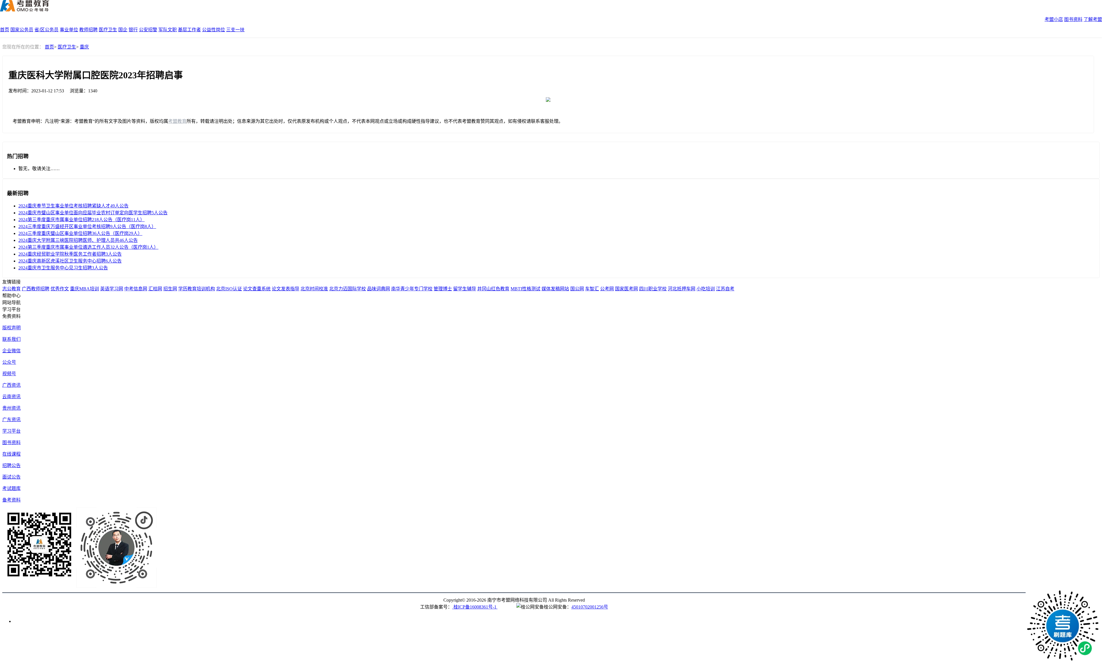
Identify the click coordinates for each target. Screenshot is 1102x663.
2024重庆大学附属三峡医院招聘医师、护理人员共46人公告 (78, 240)
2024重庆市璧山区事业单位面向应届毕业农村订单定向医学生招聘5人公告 (93, 212)
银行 (133, 29)
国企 (122, 29)
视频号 (9, 373)
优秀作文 (60, 288)
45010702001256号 (589, 606)
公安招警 (148, 29)
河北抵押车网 (681, 288)
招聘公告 (11, 465)
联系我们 (11, 339)
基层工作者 (189, 29)
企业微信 (11, 350)
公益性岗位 (213, 29)
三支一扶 (235, 29)
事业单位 (69, 29)
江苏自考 (725, 288)
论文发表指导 (285, 288)
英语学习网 (111, 288)
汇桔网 (155, 288)
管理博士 (443, 288)
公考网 (607, 288)
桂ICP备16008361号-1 (475, 606)
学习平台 (11, 431)
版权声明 (11, 327)
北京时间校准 (314, 288)
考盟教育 (177, 121)
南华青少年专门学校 (411, 288)
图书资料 (1073, 19)
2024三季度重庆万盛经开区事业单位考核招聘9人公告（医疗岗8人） (87, 226)
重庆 (84, 46)
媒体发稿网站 (555, 288)
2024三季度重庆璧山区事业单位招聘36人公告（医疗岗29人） (80, 233)
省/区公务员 (46, 29)
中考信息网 (135, 288)
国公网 (577, 288)
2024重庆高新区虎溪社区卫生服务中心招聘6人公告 (70, 260)
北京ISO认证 (229, 288)
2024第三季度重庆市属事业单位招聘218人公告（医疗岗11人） (81, 219)
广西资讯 (11, 385)
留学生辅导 (464, 288)
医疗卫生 (108, 29)
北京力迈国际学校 (347, 288)
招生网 (170, 288)
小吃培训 (705, 288)
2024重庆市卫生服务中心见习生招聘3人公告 (63, 267)
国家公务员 (21, 29)
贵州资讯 (11, 408)
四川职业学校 (653, 288)
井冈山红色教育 (493, 288)
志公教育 (11, 288)
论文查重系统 (257, 288)
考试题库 (11, 488)
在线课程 (11, 454)
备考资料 (11, 499)
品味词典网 (378, 288)
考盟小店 (1054, 19)
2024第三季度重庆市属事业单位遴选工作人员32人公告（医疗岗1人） (88, 247)
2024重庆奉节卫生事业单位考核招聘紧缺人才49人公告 (73, 205)
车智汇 (592, 288)
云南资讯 (11, 396)
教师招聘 (88, 29)
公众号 (9, 362)
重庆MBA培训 (84, 288)
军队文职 (167, 29)
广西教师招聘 (35, 288)
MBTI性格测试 (525, 288)
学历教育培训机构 (196, 288)
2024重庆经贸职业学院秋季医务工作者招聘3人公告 (70, 254)
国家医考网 (626, 288)
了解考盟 (1093, 19)
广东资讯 (11, 419)
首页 (4, 29)
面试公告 (11, 477)
